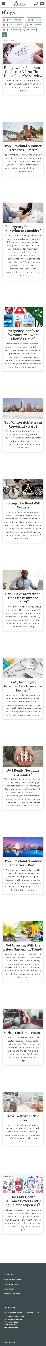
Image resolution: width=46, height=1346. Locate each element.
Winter (36, 20)
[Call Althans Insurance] (36, 4)
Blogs (12, 40)
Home (32, 30)
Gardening (13, 30)
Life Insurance (15, 25)
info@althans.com (11, 1327)
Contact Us (10, 1307)
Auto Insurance (16, 20)
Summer (36, 25)
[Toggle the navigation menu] (3, 4)
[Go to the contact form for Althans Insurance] (42, 4)
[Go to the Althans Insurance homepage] (20, 4)
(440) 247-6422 (11, 1322)
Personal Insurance (11, 1284)
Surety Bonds (9, 1289)
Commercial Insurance (12, 1280)
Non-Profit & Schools (12, 1293)
